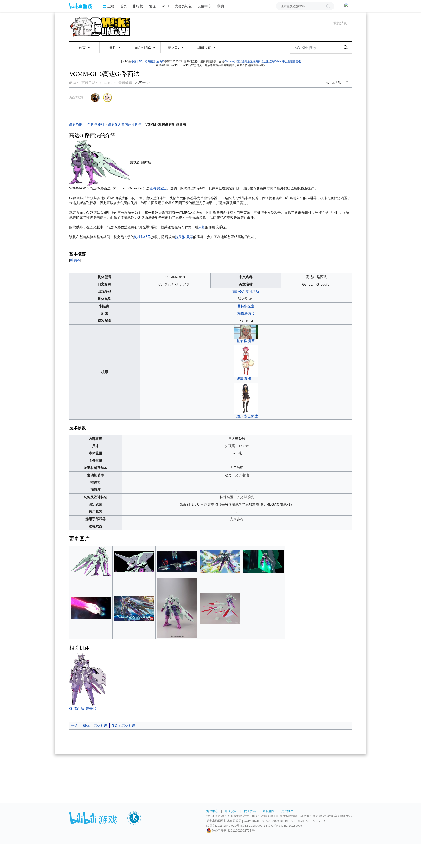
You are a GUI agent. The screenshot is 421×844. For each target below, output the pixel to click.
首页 (123, 6)
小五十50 (136, 61)
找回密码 (250, 811)
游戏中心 (212, 811)
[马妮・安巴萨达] (246, 398)
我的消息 (340, 23)
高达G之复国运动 (245, 291)
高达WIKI (76, 124)
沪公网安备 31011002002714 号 (233, 830)
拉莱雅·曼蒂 (184, 237)
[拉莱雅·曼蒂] (246, 332)
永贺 (201, 227)
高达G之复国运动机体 (125, 124)
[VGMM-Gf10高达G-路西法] (99, 163)
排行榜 (138, 6)
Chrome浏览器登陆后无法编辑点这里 (246, 61)
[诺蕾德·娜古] (246, 360)
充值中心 (204, 6)
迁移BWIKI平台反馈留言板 (285, 61)
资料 (113, 47)
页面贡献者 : (77, 97)
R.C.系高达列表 (123, 726)
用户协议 (287, 811)
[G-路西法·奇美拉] (99, 679)
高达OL (174, 47)
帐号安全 (231, 811)
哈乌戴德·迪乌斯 (154, 61)
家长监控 (268, 811)
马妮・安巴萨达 (246, 416)
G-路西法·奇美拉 (82, 708)
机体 (86, 726)
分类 (74, 726)
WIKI (165, 6)
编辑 (73, 260)
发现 (152, 6)
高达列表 (100, 726)
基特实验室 (158, 188)
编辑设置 (204, 47)
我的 (220, 6)
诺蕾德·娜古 (246, 379)
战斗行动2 (143, 47)
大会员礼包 (183, 6)
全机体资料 (95, 124)
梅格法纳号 (142, 237)
